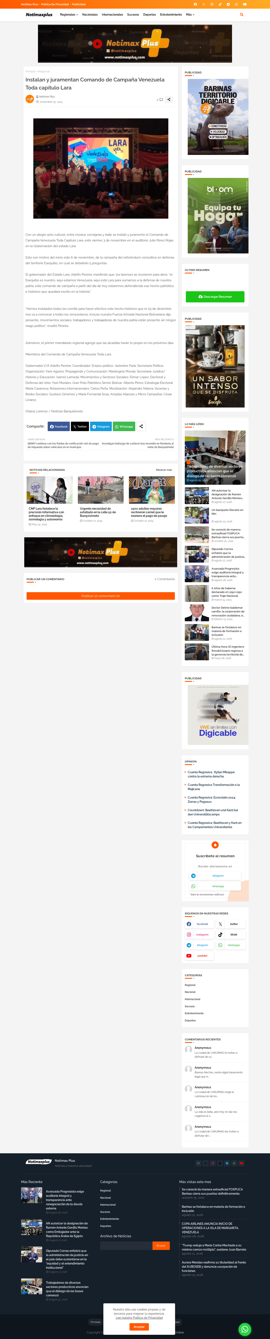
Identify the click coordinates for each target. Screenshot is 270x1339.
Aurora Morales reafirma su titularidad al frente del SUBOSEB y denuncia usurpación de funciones (214, 1267)
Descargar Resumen (218, 296)
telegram (218, 875)
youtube (202, 955)
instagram (202, 934)
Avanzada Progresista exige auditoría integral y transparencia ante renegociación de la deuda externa (228, 572)
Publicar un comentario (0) (101, 596)
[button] (242, 14)
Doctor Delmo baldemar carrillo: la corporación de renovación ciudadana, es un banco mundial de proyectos (228, 611)
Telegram (103, 426)
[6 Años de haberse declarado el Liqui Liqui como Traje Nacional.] (197, 593)
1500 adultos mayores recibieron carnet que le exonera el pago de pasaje (149, 512)
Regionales (67, 14)
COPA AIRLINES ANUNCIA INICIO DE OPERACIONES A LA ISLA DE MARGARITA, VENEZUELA (210, 1228)
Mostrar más (164, 469)
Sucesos (133, 14)
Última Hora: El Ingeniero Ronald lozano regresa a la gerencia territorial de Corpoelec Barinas (228, 651)
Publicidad (78, 4)
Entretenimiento (171, 14)
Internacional (192, 999)
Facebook (61, 426)
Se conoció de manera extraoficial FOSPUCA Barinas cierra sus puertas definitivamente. (228, 533)
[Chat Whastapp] (245, 1329)
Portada (30, 71)
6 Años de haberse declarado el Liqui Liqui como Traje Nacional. (227, 592)
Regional (44, 71)
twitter (234, 924)
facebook (202, 924)
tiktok (234, 934)
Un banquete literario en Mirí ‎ (227, 511)
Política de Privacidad (55, 4)
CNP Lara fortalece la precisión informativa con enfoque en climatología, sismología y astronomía (46, 514)
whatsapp (218, 886)
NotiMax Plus (29, 4)
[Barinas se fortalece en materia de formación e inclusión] (197, 632)
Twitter (82, 426)
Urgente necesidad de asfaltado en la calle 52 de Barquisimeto (98, 512)
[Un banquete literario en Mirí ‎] (197, 515)
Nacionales (90, 14)
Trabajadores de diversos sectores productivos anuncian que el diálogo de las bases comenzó (67, 1289)
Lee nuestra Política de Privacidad (139, 1317)
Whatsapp (126, 426)
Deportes (149, 14)
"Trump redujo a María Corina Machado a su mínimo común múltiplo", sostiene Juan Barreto (214, 1247)
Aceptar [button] (139, 1326)
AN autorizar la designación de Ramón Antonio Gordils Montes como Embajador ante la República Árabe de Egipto (227, 494)
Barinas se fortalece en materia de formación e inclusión (227, 631)
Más (189, 14)
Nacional (190, 992)
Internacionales (112, 14)
